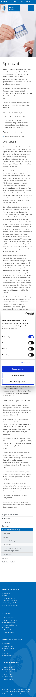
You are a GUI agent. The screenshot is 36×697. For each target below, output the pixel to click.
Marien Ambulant (9, 669)
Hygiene (5, 558)
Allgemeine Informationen (10, 515)
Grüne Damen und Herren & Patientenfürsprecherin (12, 549)
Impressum (13, 694)
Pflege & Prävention (10, 622)
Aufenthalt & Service (10, 625)
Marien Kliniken (9, 667)
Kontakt (6, 627)
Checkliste (6, 533)
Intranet (6, 653)
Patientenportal (9, 632)
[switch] (31, 342)
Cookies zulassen (18, 369)
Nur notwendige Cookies (18, 382)
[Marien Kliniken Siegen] (10, 8)
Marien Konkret (9, 648)
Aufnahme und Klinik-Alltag (11, 529)
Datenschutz (23, 694)
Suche (29, 2)
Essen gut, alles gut (9, 541)
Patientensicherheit (8, 562)
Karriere (6, 651)
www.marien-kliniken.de (10, 605)
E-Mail (14, 2)
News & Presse (8, 646)
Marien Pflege (8, 674)
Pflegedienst (6, 518)
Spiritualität (7, 544)
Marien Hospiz (8, 677)
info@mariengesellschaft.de (11, 603)
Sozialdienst (6, 522)
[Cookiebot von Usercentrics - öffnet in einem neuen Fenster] (25, 313)
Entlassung (7, 554)
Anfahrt (21, 2)
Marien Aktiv (8, 672)
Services (6, 537)
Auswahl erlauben (18, 375)
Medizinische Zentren (11, 620)
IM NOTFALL (8, 630)
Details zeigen (25, 363)
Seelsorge (5, 526)
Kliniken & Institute (10, 618)
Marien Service (8, 679)
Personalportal (8, 655)
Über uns (7, 644)
